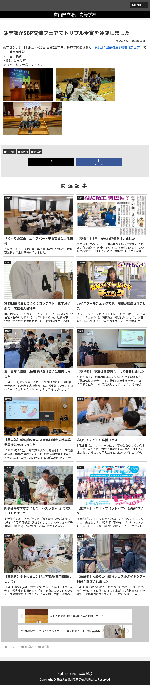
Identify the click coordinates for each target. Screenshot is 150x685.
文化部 (10, 151)
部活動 (37, 151)
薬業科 (24, 151)
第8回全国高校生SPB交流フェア (117, 47)
